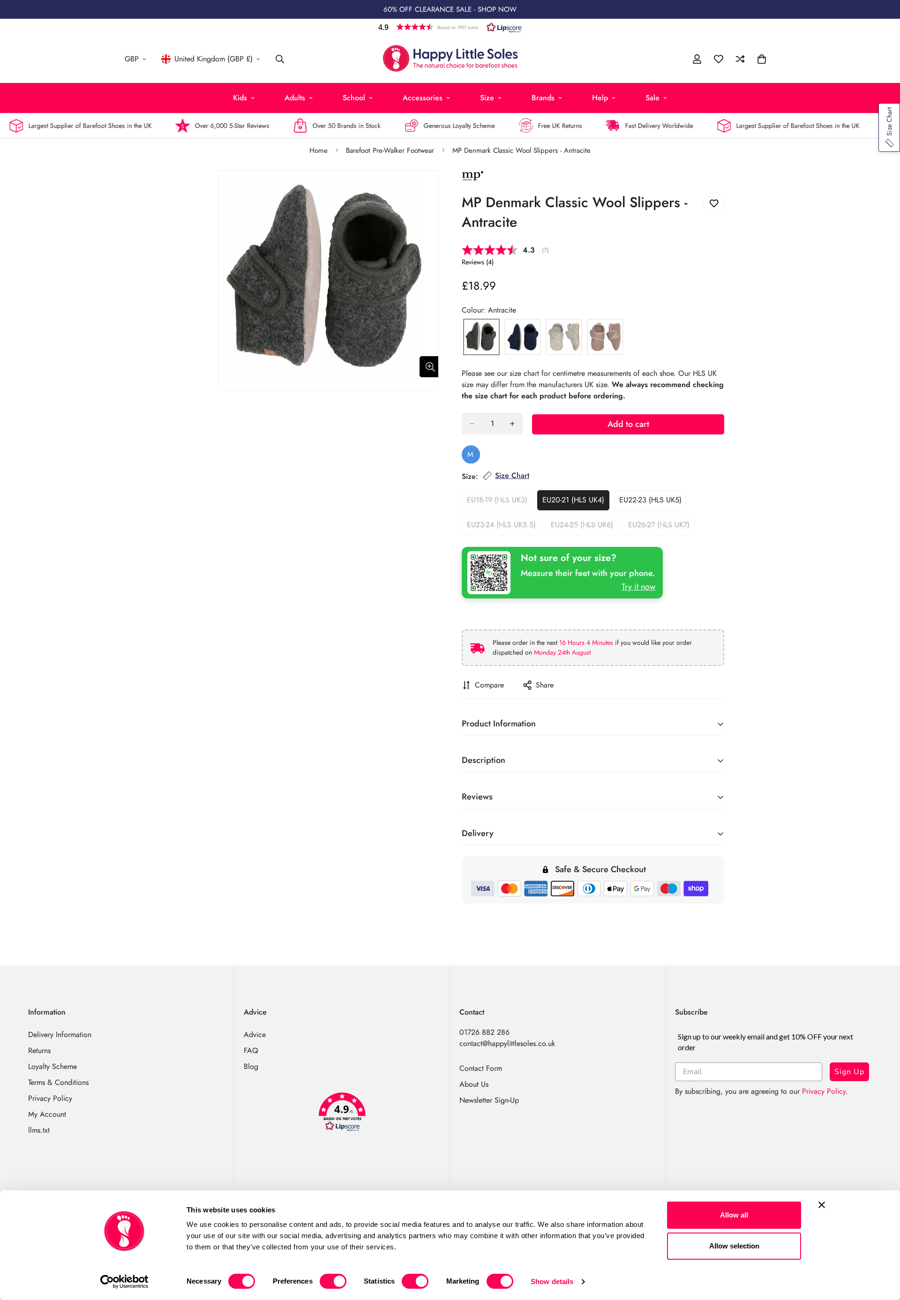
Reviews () (478, 262)
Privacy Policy (50, 1098)
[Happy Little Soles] (450, 59)
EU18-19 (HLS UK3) (499, 502)
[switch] (333, 1281)
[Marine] (522, 337)
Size (487, 97)
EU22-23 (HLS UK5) (653, 502)
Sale (652, 97)
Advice (255, 1034)
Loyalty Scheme (52, 1066)
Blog (251, 1066)
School (354, 97)
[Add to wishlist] (713, 203)
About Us (473, 1084)
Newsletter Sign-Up (489, 1100)
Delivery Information (59, 1034)
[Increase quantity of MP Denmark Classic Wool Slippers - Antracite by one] (512, 423)
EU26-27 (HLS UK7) (661, 527)
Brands (543, 97)
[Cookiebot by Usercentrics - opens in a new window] (124, 1282)
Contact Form (480, 1068)
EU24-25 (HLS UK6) (584, 527)
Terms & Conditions (58, 1082)
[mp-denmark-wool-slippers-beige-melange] (564, 337)
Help (600, 97)
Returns (39, 1050)
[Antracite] (481, 337)
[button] (450, 27)
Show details (552, 1281)
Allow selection (734, 1246)
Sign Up (849, 1072)
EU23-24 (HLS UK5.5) (502, 527)
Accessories (422, 97)
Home (318, 150)
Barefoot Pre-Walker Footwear (390, 150)
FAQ (251, 1050)
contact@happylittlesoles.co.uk (507, 1043)
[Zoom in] (430, 366)
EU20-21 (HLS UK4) (575, 502)
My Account (47, 1114)
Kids (240, 97)
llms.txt (39, 1130)
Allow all (734, 1215)
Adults (295, 97)
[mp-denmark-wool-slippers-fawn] (605, 337)
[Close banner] (821, 1205)
